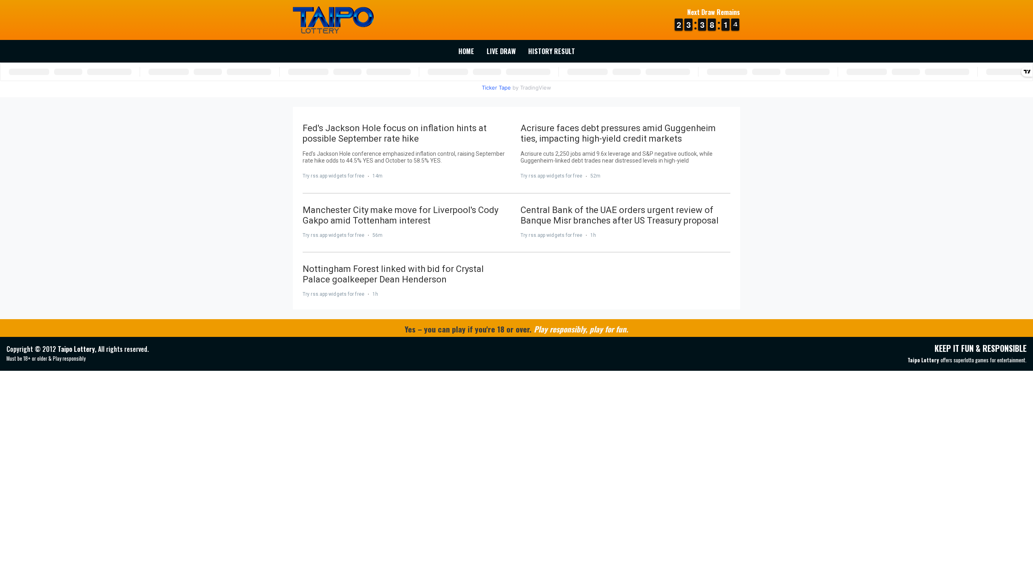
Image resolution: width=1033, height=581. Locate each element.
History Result (551, 51)
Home (466, 51)
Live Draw (501, 51)
